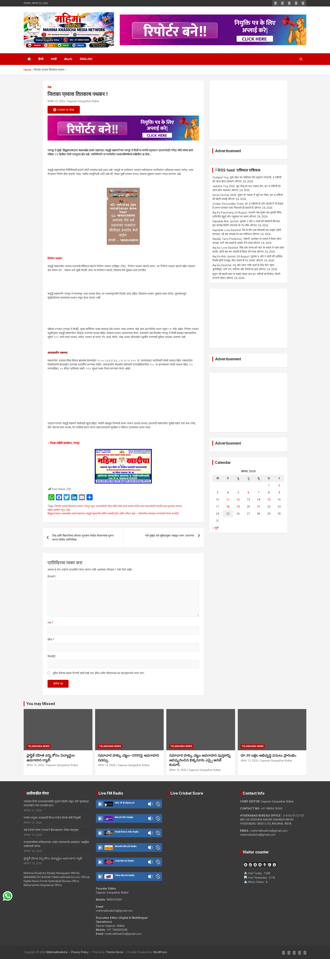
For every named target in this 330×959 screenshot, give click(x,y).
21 (258, 506)
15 (268, 499)
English (86, 59)
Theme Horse (114, 952)
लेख (49, 87)
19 (238, 506)
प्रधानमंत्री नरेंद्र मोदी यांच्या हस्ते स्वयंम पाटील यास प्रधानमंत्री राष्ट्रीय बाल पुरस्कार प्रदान (139, 506)
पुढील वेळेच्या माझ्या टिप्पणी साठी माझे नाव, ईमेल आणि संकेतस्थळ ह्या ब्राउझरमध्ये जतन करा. (99, 673)
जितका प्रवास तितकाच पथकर (69, 506)
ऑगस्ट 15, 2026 (35, 765)
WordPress (160, 952)
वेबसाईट (52, 656)
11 (227, 499)
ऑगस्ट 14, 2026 (106, 765)
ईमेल (51, 639)
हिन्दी (40, 59)
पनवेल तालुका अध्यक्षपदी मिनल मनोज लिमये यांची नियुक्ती (52, 817)
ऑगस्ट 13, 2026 (249, 760)
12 (238, 499)
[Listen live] (100, 804)
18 (227, 506)
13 (248, 499)
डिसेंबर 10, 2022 (56, 101)
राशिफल (254, 170)
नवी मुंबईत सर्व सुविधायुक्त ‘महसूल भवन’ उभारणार (169, 535)
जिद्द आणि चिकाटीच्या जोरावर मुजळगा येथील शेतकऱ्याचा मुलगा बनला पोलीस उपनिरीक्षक (83, 537)
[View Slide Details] (123, 128)
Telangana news (38, 746)
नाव (50, 622)
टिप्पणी (52, 576)
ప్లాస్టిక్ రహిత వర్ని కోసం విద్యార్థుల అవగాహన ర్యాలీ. (51, 757)
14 (258, 499)
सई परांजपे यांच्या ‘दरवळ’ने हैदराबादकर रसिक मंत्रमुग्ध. (51, 830)
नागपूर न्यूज (89, 506)
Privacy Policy (79, 952)
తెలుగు (68, 59)
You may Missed (40, 703)
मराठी (54, 59)
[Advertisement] (248, 110)
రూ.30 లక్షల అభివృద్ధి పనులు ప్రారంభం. (269, 755)
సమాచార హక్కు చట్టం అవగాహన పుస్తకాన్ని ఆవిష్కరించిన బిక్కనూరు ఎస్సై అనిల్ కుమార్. (200, 760)
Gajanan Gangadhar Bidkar (83, 101)
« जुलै (215, 528)
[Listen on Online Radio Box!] (158, 804)
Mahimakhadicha (56, 952)
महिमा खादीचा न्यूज (56, 509)
